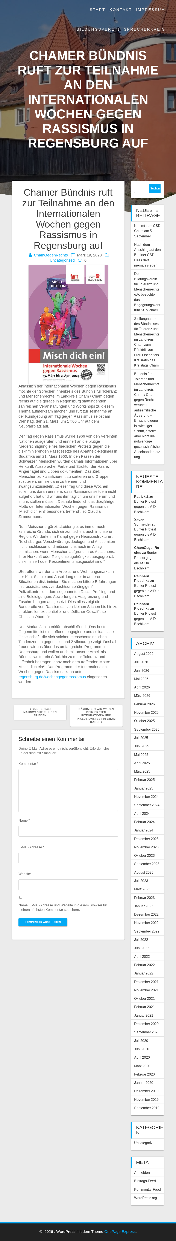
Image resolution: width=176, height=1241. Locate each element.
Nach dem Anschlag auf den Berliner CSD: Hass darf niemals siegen (147, 255)
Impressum (150, 9)
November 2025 (146, 712)
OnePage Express (120, 1231)
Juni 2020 (141, 1049)
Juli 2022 (141, 940)
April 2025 (142, 763)
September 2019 (146, 1108)
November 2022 (146, 923)
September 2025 (146, 729)
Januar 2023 (143, 906)
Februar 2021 (144, 1007)
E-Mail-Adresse (31, 847)
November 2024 (146, 797)
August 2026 (143, 654)
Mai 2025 (141, 755)
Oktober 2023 (144, 855)
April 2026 (142, 687)
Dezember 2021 (146, 982)
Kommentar (28, 764)
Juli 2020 (141, 1041)
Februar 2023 (144, 898)
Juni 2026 (141, 670)
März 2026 (142, 695)
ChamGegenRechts (51, 255)
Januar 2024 (143, 830)
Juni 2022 (141, 948)
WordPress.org (145, 1198)
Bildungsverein (98, 29)
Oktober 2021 (144, 998)
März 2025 (142, 771)
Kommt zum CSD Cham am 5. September (147, 231)
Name (24, 820)
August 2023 (143, 872)
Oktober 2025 (144, 721)
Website (24, 874)
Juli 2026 (141, 662)
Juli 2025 (141, 738)
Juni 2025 (141, 746)
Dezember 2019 (146, 1091)
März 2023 (142, 889)
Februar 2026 (144, 704)
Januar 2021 (143, 1015)
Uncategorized (62, 260)
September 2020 (146, 1032)
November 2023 (146, 847)
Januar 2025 (143, 788)
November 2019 (146, 1099)
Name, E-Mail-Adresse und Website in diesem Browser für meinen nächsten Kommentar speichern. (62, 907)
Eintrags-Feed (145, 1181)
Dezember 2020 (146, 1024)
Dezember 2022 (146, 914)
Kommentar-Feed (147, 1189)
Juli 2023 (141, 881)
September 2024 (146, 805)
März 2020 (142, 1066)
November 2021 (146, 990)
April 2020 (142, 1057)
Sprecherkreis (144, 29)
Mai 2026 (141, 679)
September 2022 (146, 931)
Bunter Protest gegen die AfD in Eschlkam (146, 506)
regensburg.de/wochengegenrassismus (52, 677)
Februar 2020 (144, 1074)
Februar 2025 (144, 780)
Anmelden (142, 1172)
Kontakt (120, 9)
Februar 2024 (144, 822)
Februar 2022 (144, 965)
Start (97, 9)
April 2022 (142, 956)
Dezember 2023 (146, 839)
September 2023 (146, 864)
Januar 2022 (143, 973)
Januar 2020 (143, 1083)
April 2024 (142, 813)
